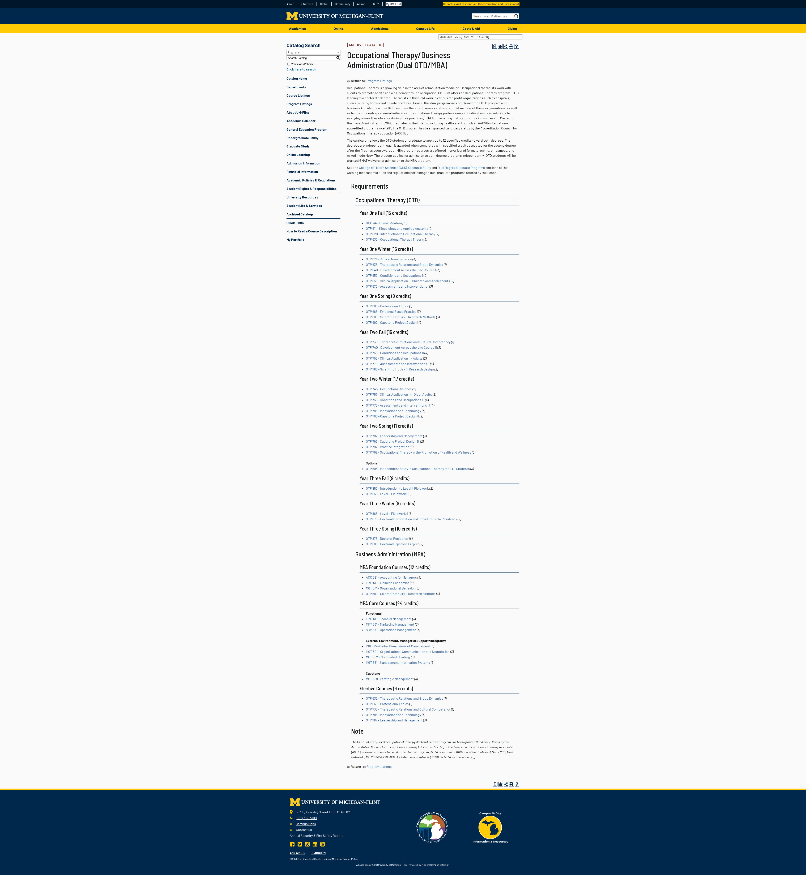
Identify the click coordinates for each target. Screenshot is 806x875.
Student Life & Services (304, 205)
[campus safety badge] (490, 827)
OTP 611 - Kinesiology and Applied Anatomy (397, 228)
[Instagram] (307, 844)
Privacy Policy (350, 858)
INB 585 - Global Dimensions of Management (398, 646)
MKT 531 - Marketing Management (390, 624)
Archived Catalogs (300, 214)
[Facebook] (293, 844)
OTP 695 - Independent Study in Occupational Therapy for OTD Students (418, 469)
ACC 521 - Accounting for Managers (391, 577)
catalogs (364, 864)
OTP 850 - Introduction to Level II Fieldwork (397, 488)
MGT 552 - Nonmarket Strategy (388, 657)
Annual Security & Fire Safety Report (316, 835)
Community (342, 4)
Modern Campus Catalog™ (435, 864)
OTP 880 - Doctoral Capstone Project (392, 544)
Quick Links (295, 223)
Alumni (361, 4)
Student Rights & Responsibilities (311, 188)
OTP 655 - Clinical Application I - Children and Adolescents (408, 281)
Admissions (380, 28)
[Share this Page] (505, 46)
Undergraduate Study (302, 138)
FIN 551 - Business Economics (387, 583)
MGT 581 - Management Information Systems (398, 662)
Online (338, 28)
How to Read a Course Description (312, 231)
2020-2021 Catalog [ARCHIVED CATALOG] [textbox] (464, 37)
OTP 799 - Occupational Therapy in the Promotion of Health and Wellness (418, 452)
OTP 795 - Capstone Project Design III (393, 441)
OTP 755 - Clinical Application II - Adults (394, 358)
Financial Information (302, 171)
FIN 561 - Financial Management (389, 619)
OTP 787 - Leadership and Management (394, 436)
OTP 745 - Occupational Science (389, 389)
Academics (297, 28)
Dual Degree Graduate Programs (461, 168)
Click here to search (301, 69)
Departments (296, 87)
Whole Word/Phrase (302, 64)
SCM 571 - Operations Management (391, 630)
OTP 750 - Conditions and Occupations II (395, 353)
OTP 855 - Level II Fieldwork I (386, 494)
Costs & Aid (471, 28)
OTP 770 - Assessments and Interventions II (397, 364)
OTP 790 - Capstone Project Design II (392, 416)
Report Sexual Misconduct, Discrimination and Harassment (481, 4)
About (290, 4)
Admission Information (303, 163)
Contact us (304, 830)
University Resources (302, 197)
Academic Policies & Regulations (311, 180)
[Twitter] (299, 844)
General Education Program (307, 129)
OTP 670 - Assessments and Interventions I (397, 286)
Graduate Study (298, 146)
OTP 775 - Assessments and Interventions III (398, 405)
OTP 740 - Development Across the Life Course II (401, 347)
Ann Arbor (297, 853)
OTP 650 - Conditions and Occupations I (394, 275)
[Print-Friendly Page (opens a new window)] (511, 46)
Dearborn (318, 853)
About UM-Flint (298, 112)
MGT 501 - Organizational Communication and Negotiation (408, 651)
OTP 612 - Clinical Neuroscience (389, 259)
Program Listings (299, 104)
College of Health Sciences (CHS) (383, 168)
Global (324, 4)
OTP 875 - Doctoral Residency (387, 538)
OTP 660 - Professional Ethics (387, 306)
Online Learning (298, 154)
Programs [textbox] (294, 52)
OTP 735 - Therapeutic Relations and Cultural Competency (408, 342)
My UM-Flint (393, 4)
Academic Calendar (301, 121)
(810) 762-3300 (306, 818)
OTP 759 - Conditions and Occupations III (395, 400)
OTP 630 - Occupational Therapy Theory (394, 239)
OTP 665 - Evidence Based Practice (391, 311)
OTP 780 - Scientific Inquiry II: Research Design (400, 369)
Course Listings (298, 95)
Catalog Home (297, 78)
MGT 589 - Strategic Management (390, 679)
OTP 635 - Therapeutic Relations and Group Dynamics (404, 264)
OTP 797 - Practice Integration (387, 447)
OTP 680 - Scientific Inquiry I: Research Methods (401, 317)
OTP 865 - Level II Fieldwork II (387, 513)
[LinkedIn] (314, 844)
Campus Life (425, 28)
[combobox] (480, 36)
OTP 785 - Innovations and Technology (393, 411)
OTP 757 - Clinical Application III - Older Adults (399, 394)
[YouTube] (322, 844)
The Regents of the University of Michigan (320, 858)
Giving (512, 28)
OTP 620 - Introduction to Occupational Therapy (400, 234)
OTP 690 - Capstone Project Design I (392, 322)
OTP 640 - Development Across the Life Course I (401, 270)
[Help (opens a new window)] (516, 46)
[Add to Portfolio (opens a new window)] (500, 46)
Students (307, 4)
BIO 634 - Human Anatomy (384, 223)
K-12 (376, 4)
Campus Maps (306, 824)
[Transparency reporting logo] (432, 827)
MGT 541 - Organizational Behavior (390, 588)
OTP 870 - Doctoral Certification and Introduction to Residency (411, 519)
